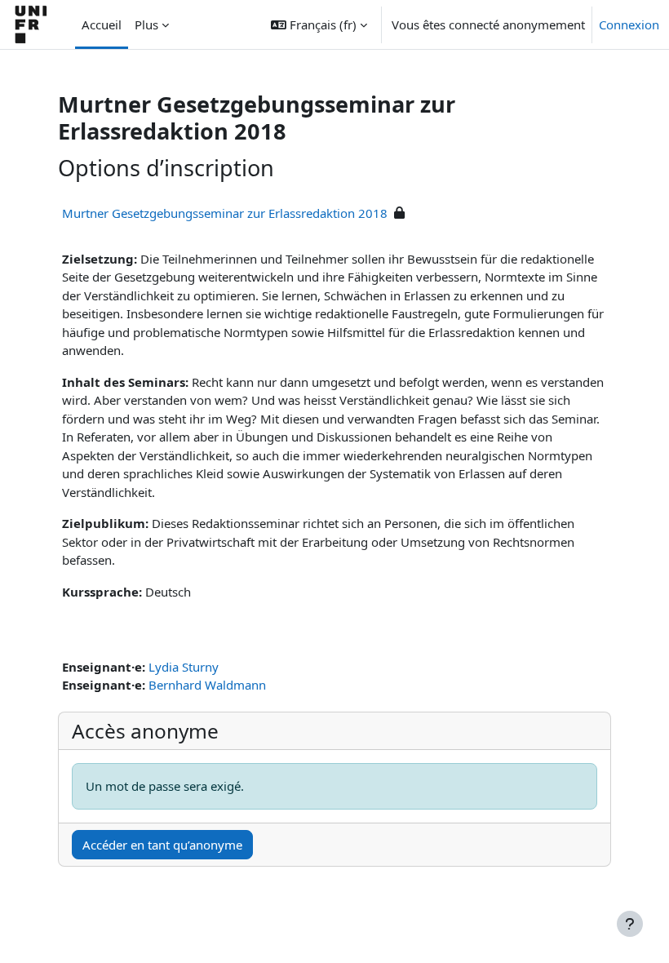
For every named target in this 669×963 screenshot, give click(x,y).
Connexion (629, 24)
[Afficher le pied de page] (630, 924)
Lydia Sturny (183, 667)
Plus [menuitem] (146, 24)
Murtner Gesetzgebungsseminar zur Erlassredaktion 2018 (225, 213)
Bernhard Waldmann (207, 685)
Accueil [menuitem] (102, 24)
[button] (319, 24)
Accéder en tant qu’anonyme (162, 845)
